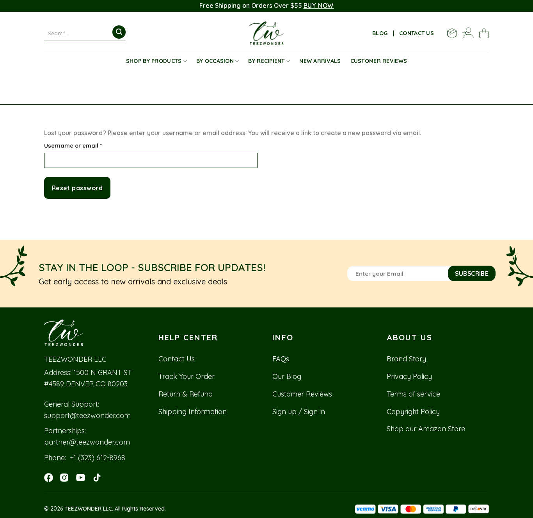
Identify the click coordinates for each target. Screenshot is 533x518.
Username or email (86, 145)
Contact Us (176, 358)
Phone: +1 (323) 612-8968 (84, 457)
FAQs (280, 358)
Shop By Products (153, 60)
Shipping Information (192, 411)
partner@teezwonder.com (87, 442)
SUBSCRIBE (472, 273)
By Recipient (266, 60)
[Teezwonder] (266, 33)
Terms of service (413, 393)
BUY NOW (319, 5)
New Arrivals (320, 60)
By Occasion (215, 60)
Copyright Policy (413, 411)
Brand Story (406, 358)
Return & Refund (185, 393)
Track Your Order (186, 376)
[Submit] (119, 32)
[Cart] (484, 33)
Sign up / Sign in (298, 411)
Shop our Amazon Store (426, 428)
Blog (379, 33)
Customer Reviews (378, 60)
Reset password (77, 188)
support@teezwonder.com (87, 415)
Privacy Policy (409, 376)
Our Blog (286, 376)
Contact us (416, 33)
